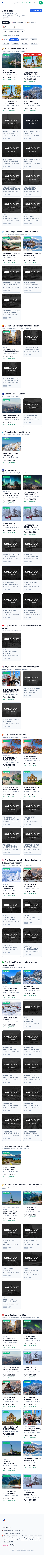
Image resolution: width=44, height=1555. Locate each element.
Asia (16, 27)
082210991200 (9, 1530)
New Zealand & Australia (13, 31)
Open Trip (16, 3)
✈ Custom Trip (27, 3)
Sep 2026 (24, 39)
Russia (30, 22)
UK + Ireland (17, 22)
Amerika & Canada (11, 35)
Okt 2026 (34, 39)
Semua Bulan (14, 39)
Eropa (6, 27)
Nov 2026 (6, 43)
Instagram (5, 1545)
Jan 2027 (25, 43)
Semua (5, 22)
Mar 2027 (34, 43)
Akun (35, 3)
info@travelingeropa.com (12, 1533)
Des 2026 (15, 43)
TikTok (12, 1545)
